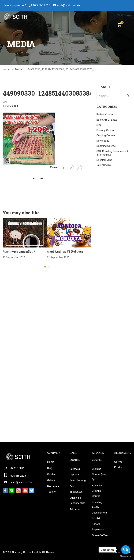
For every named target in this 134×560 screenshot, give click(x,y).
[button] (45, 267)
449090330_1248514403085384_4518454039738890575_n (61, 69)
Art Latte (75, 509)
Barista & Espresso (75, 471)
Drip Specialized (76, 489)
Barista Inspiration (98, 526)
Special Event (104, 159)
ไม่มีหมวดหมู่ (103, 165)
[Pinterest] (79, 167)
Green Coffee (100, 535)
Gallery (51, 480)
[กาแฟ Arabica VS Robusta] (69, 232)
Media (18, 69)
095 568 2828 (41, 5)
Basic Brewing (78, 480)
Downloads (102, 140)
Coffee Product (118, 464)
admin (37, 178)
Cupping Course (105, 135)
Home (6, 69)
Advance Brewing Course (97, 491)
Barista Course (105, 114)
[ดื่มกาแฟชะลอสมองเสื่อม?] (25, 232)
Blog (99, 125)
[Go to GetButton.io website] (125, 556)
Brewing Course (105, 130)
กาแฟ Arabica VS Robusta (65, 251)
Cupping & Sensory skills (77, 500)
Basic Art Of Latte (106, 119)
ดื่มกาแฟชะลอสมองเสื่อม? (19, 251)
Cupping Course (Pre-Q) (99, 474)
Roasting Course (106, 146)
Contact (52, 474)
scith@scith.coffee (68, 5)
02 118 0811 (17, 468)
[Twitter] (71, 167)
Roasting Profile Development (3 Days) (99, 510)
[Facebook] (63, 167)
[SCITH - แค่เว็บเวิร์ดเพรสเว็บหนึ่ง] (15, 16)
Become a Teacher (53, 489)
